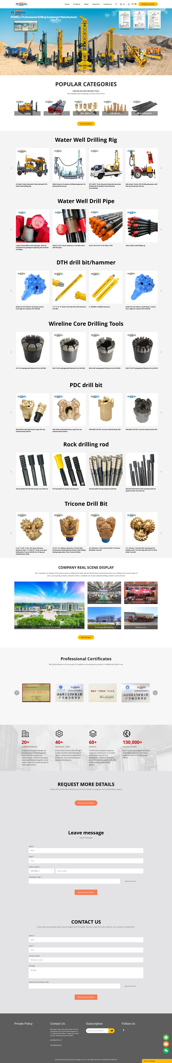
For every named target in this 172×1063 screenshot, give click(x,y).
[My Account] (128, 4)
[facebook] (123, 1030)
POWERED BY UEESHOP (109, 1060)
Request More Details (86, 803)
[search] (116, 4)
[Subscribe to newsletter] (111, 1030)
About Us (96, 4)
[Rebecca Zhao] (166, 1044)
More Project (86, 637)
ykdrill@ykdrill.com (56, 1040)
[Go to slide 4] (87, 72)
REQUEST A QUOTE (148, 4)
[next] (161, 168)
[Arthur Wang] (166, 1037)
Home (67, 4)
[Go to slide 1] (82, 72)
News (86, 4)
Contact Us (108, 4)
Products (76, 4)
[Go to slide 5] (89, 72)
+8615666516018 (55, 1045)
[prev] (11, 168)
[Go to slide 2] (84, 72)
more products (86, 124)
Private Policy (23, 1023)
